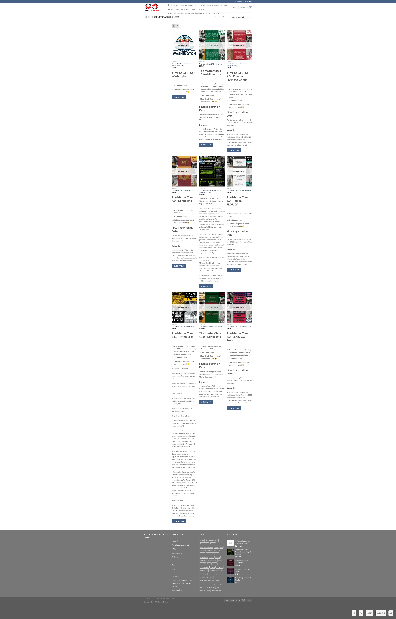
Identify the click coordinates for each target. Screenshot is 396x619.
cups (219, 550)
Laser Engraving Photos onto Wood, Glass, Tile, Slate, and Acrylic (194, 13)
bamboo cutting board (206, 547)
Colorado (203, 550)
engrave (217, 557)
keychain (202, 564)
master (213, 567)
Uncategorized (174, 18)
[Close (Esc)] (2, 607)
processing (217, 584)
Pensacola (212, 574)
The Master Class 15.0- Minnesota (210, 64)
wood (208, 590)
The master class (210, 587)
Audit (369, 613)
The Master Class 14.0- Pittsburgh (183, 326)
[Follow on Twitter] (249, 1)
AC (391, 613)
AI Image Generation (212, 540)
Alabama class (204, 544)
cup (215, 550)
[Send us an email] (251, 1)
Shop (183, 9)
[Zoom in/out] (8, 607)
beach (216, 547)
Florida (220, 560)
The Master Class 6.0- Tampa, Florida (239, 190)
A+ (361, 613)
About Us (174, 5)
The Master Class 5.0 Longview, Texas (239, 326)
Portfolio (224, 5)
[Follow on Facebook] (245, 1)
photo (211, 577)
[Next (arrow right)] (8, 615)
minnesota (220, 567)
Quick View (179, 97)
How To (171, 9)
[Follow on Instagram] (247, 1)
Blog (178, 9)
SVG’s (203, 5)
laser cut (214, 564)
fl (215, 560)
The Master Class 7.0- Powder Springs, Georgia (237, 65)
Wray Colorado (216, 590)
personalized (204, 577)
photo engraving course (207, 580)
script (201, 587)
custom (202, 554)
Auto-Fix (381, 613)
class (221, 547)
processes (209, 584)
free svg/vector (212, 5)
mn (222, 570)
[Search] (168, 5)
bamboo (212, 544)
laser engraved (204, 567)
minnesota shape (215, 570)
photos (217, 580)
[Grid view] (173, 26)
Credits (209, 550)
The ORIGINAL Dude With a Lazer (163, 599)
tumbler (202, 590)
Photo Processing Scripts (189, 5)
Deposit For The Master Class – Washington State (182, 65)
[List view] (177, 26)
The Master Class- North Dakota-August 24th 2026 (210, 191)
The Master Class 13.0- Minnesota (210, 326)
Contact (200, 9)
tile (218, 587)
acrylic (202, 540)
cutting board (204, 557)
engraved (203, 560)
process (202, 584)
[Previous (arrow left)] (2, 615)
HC (354, 613)
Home (147, 17)
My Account (191, 9)
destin (211, 557)
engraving (211, 560)
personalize (219, 574)
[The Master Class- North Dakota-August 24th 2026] (212, 171)
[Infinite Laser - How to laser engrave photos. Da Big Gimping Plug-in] (154, 8)
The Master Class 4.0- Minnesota (182, 190)
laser (208, 564)
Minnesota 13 (204, 570)
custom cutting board (212, 554)
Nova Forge (203, 574)
